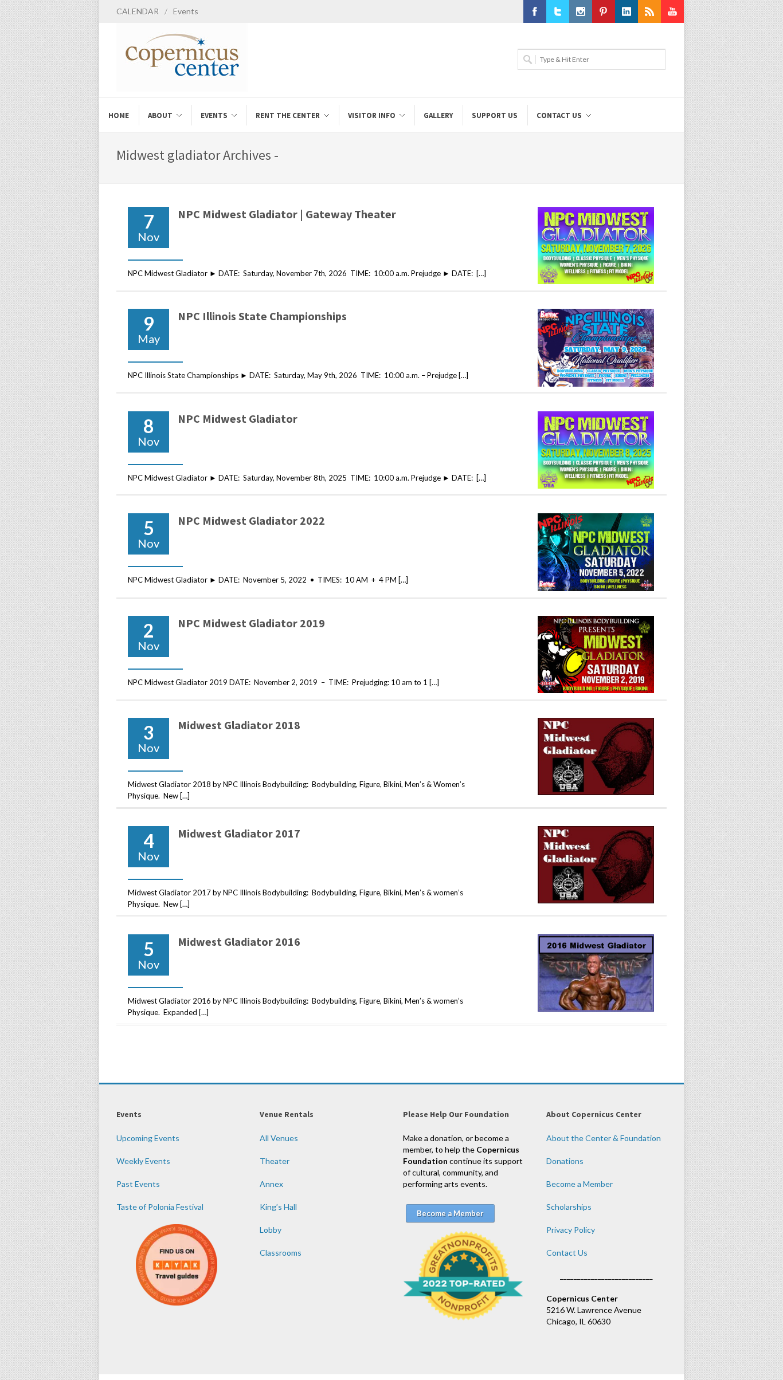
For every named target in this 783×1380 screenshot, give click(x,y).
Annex (271, 1184)
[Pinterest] (603, 11)
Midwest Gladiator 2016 (239, 941)
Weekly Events (143, 1161)
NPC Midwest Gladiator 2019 (251, 623)
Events (185, 11)
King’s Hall (278, 1207)
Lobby (270, 1229)
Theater (274, 1161)
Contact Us (567, 1252)
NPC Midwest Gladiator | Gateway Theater (287, 214)
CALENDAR (137, 11)
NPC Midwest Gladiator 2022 (251, 520)
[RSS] (649, 11)
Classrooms (281, 1252)
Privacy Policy (570, 1229)
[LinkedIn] (626, 11)
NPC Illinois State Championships (262, 316)
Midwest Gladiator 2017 (239, 833)
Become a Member (579, 1184)
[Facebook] (534, 11)
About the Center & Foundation (603, 1138)
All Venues (279, 1138)
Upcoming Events (147, 1138)
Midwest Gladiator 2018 (239, 725)
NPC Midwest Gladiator (237, 418)
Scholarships (569, 1207)
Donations (565, 1161)
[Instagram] (580, 11)
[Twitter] (557, 11)
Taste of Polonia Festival (159, 1207)
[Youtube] (672, 11)
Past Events (138, 1184)
